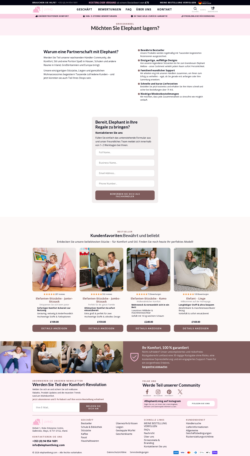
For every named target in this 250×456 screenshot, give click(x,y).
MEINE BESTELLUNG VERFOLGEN (178, 3)
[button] (49, 294)
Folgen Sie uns (201, 403)
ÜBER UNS (143, 9)
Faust (84, 437)
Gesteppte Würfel (125, 430)
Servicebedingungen (139, 452)
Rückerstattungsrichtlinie (200, 436)
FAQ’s (147, 429)
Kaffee (84, 434)
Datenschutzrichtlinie (116, 452)
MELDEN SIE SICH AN (93, 407)
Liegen (119, 427)
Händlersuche (193, 423)
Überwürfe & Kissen (127, 423)
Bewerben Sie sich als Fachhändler (125, 195)
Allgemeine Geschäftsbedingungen (198, 432)
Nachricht (149, 433)
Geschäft (84, 9)
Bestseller (86, 423)
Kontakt (164, 9)
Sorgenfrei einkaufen (154, 366)
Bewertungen (109, 9)
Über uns (149, 436)
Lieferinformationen (197, 427)
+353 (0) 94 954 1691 (68, 3)
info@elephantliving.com (48, 445)
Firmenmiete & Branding (152, 441)
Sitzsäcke (86, 430)
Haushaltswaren (90, 441)
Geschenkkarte (124, 434)
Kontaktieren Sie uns (155, 446)
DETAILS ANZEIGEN (54, 328)
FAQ (129, 9)
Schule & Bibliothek (91, 427)
